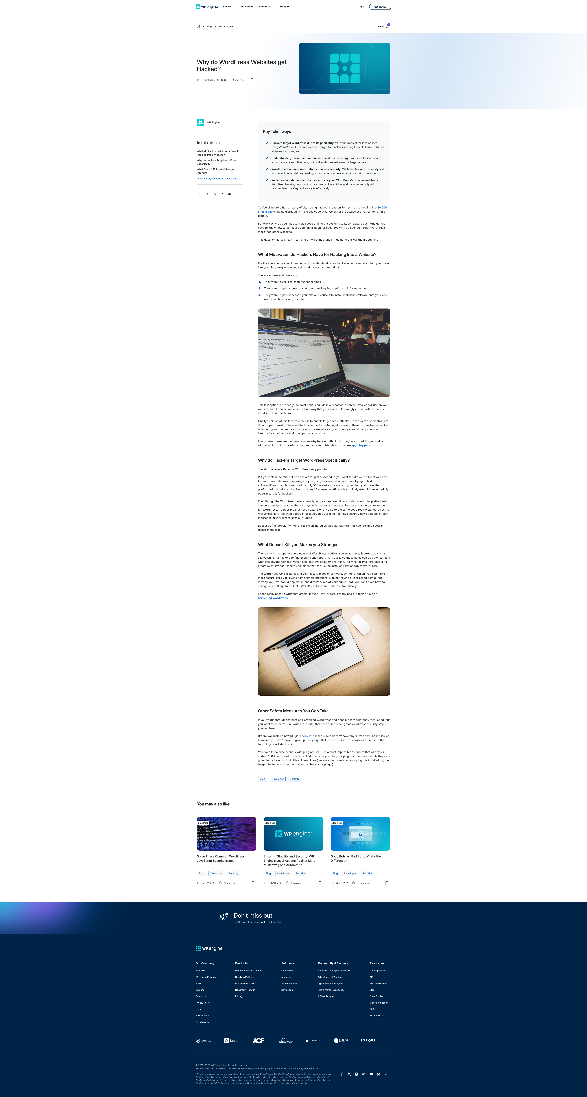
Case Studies (376, 996)
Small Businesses (290, 983)
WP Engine (213, 122)
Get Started (380, 7)
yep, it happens (360, 445)
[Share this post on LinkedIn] (222, 194)
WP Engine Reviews (206, 977)
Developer (278, 778)
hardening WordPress (273, 598)
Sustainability (202, 1015)
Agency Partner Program (330, 983)
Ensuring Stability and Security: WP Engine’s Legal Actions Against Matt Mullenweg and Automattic (289, 861)
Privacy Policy (203, 1002)
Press (198, 983)
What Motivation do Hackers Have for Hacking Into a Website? (218, 153)
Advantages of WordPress (331, 977)
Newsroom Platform (245, 990)
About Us (200, 970)
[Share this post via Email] (229, 194)
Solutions (245, 7)
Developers (287, 990)
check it (305, 736)
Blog (209, 26)
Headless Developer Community (334, 970)
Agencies (286, 977)
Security (294, 778)
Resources (264, 7)
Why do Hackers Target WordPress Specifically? (217, 162)
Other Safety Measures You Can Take (218, 178)
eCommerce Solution (245, 983)
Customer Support (379, 1002)
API (371, 977)
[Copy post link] (200, 194)
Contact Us (201, 996)
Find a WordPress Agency (331, 990)
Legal (198, 1009)
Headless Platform (244, 977)
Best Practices (226, 26)
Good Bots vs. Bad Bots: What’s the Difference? (356, 859)
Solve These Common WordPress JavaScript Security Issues (221, 859)
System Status (377, 1015)
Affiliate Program (326, 996)
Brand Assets (202, 1022)
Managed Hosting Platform (248, 970)
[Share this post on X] (215, 194)
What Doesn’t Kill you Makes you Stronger (216, 171)
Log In (362, 7)
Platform (227, 7)
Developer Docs (378, 970)
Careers (200, 990)
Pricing (282, 7)
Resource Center (378, 983)
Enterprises (287, 970)
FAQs (372, 1009)
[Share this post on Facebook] (207, 194)
